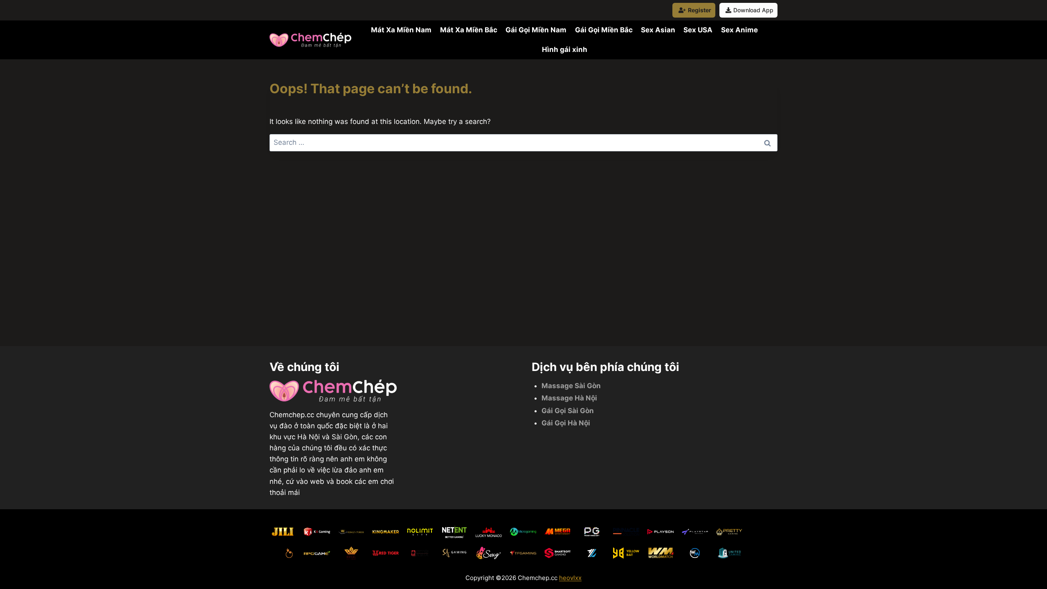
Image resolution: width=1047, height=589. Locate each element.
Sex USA (697, 30)
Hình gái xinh (564, 49)
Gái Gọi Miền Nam (536, 30)
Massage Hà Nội (569, 398)
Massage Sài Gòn (571, 386)
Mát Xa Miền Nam (401, 30)
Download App (753, 10)
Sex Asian (658, 30)
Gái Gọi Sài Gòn (567, 411)
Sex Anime (739, 30)
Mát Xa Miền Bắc (468, 30)
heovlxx (570, 578)
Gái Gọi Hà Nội (565, 423)
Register (699, 10)
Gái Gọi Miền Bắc (604, 30)
